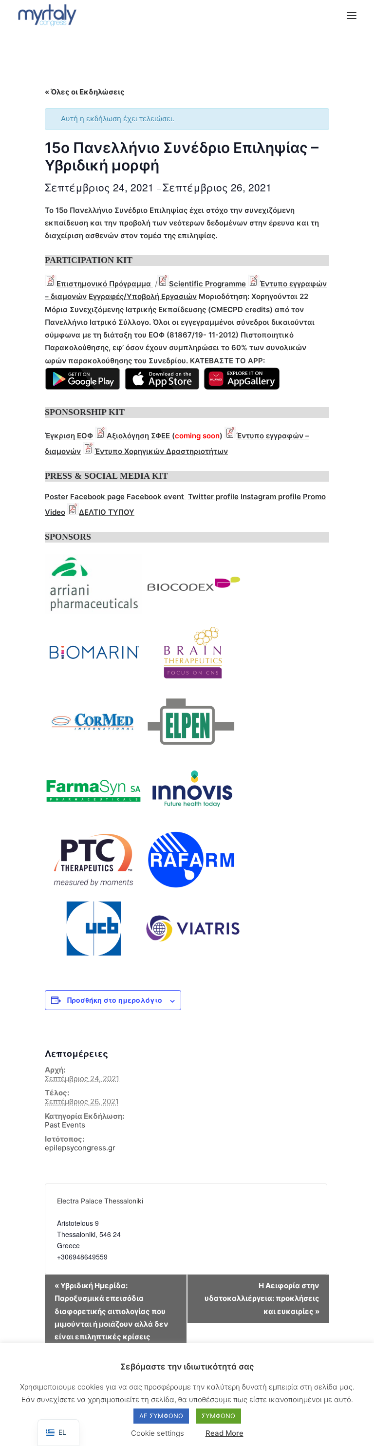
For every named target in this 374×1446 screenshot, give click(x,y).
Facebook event (155, 496)
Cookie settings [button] (157, 1433)
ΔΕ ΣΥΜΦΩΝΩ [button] (161, 1416)
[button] (351, 15)
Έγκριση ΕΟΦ (69, 435)
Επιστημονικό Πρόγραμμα (104, 283)
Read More (224, 1433)
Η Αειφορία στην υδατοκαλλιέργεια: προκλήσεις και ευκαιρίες (262, 1298)
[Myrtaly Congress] (47, 15)
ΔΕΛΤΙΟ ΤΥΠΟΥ (106, 512)
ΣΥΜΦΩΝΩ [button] (218, 1416)
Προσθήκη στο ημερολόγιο (114, 1000)
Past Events (65, 1124)
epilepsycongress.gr (80, 1147)
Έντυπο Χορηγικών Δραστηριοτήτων (161, 451)
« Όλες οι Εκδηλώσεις (85, 91)
